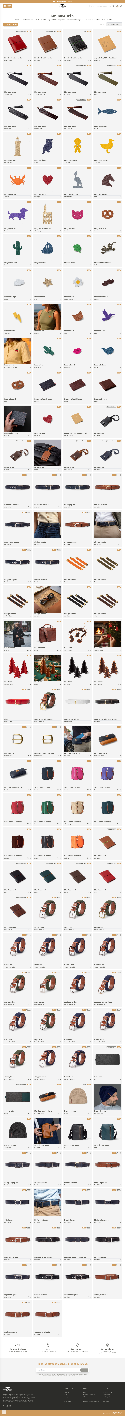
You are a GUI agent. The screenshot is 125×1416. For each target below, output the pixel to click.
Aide (92, 6)
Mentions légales (8, 1413)
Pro (110, 6)
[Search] (113, 6)
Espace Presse (107, 1399)
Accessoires (67, 1401)
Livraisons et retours (89, 1394)
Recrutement (106, 1394)
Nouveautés (28, 6)
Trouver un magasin (102, 6)
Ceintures (67, 1392)
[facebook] (4, 1406)
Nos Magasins (107, 1397)
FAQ (84, 1392)
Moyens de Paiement (89, 1399)
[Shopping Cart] (117, 6)
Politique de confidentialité (91, 1401)
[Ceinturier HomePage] (62, 6)
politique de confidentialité (48, 1377)
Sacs (65, 1394)
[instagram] (7, 1406)
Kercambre (119, 1413)
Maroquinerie (68, 1397)
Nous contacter (107, 1392)
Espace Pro (106, 1401)
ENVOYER (84, 1370)
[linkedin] (10, 1406)
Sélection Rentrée (19, 6)
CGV (84, 1397)
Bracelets (66, 1399)
